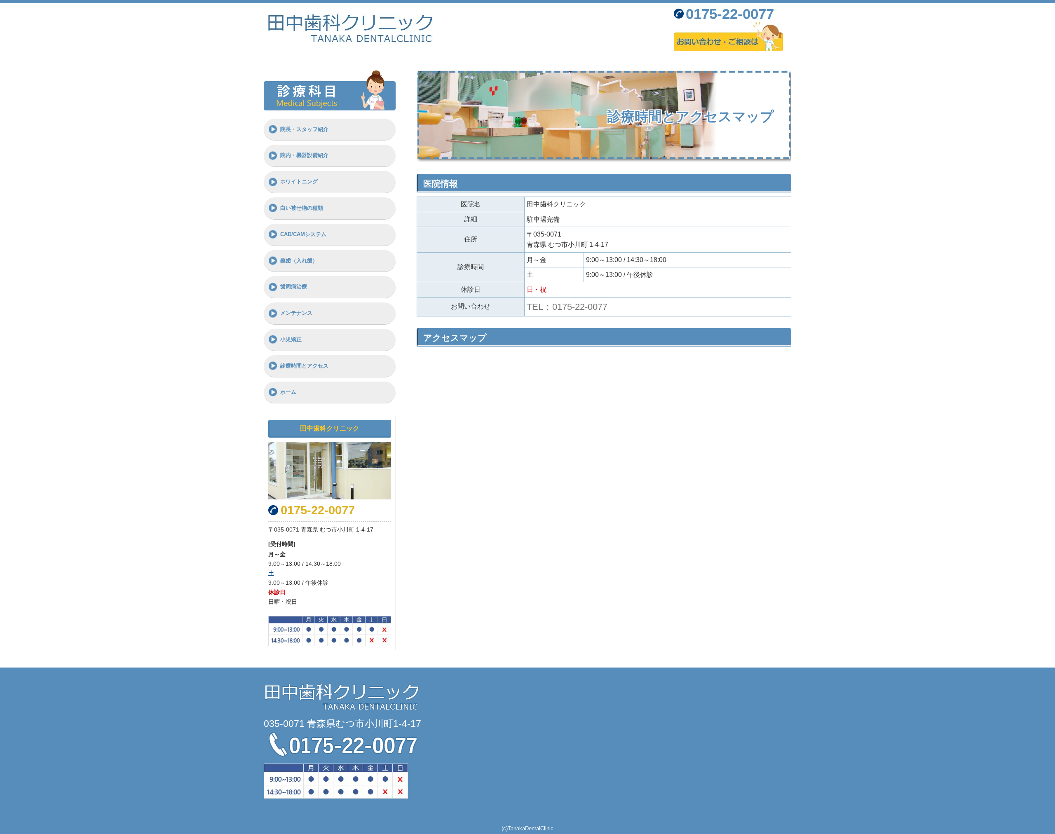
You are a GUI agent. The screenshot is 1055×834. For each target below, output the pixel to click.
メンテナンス (296, 313)
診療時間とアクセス (304, 366)
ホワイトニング (299, 181)
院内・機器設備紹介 (304, 155)
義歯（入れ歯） (299, 261)
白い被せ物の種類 (301, 208)
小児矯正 (291, 339)
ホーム (288, 392)
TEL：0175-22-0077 (567, 307)
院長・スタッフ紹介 (304, 129)
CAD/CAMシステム (303, 234)
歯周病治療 (293, 286)
